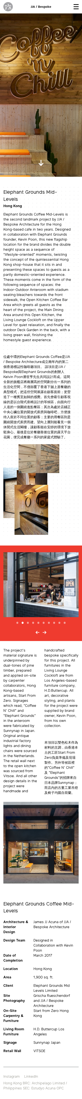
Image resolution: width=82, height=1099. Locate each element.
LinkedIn (31, 1076)
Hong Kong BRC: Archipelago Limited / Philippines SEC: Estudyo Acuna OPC (35, 1085)
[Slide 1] (17, 623)
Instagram (11, 1076)
